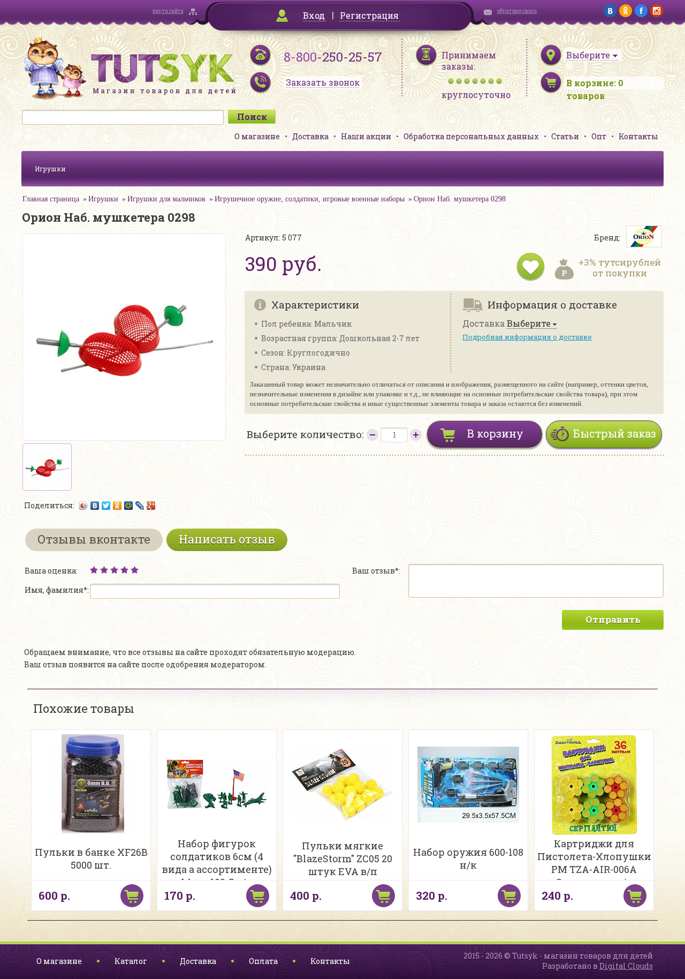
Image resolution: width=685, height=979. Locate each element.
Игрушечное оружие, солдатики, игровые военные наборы (310, 199)
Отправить (613, 619)
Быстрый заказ (614, 433)
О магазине (257, 136)
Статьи (565, 136)
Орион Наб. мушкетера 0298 (460, 199)
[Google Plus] (151, 506)
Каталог (131, 961)
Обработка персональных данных (471, 136)
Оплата (263, 961)
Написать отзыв (227, 539)
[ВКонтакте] (95, 506)
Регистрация (369, 15)
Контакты (638, 136)
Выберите (529, 324)
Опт (598, 136)
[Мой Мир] (128, 506)
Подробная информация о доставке (527, 337)
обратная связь (517, 10)
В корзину (495, 433)
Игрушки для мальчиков (166, 199)
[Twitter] (106, 506)
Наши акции (366, 136)
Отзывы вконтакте (93, 539)
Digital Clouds (626, 966)
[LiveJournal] (140, 506)
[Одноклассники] (117, 506)
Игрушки (50, 168)
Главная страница (50, 199)
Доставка (310, 136)
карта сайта (168, 10)
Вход (314, 15)
